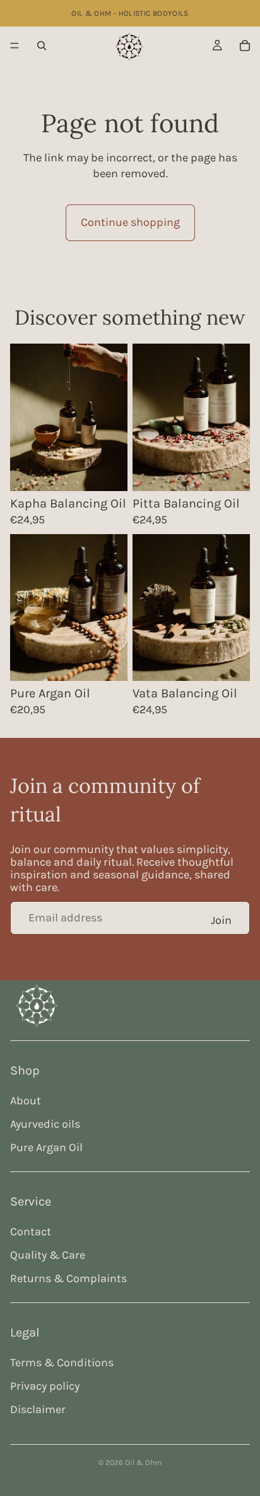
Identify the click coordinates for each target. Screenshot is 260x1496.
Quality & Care (47, 1255)
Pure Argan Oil (46, 1147)
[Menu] (14, 45)
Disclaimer (38, 1409)
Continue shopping (130, 222)
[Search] (42, 45)
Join (221, 920)
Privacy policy (45, 1386)
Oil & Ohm (143, 1462)
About (25, 1100)
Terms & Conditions (62, 1362)
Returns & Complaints (68, 1278)
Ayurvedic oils (45, 1124)
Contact (30, 1231)
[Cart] (245, 45)
